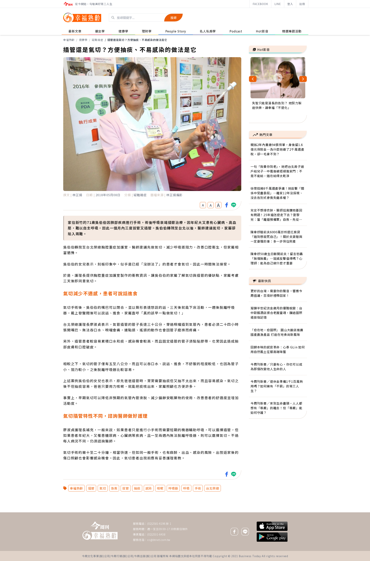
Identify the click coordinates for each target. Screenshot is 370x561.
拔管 (125, 488)
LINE (277, 4)
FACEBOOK (260, 4)
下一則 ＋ (258, 512)
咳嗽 (160, 488)
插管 (91, 488)
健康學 (83, 40)
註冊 (302, 4)
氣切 (102, 488)
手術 (198, 488)
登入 (290, 4)
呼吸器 (173, 488)
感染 (148, 488)
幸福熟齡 (69, 40)
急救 (114, 488)
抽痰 (137, 488)
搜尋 (173, 17)
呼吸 (186, 488)
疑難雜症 (97, 40)
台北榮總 (212, 488)
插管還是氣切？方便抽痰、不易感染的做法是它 (137, 40)
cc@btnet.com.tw (158, 540)
